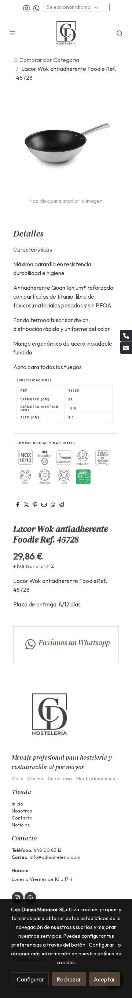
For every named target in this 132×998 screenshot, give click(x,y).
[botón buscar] (119, 33)
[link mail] (126, 348)
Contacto (22, 818)
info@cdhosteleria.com (55, 857)
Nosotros (22, 811)
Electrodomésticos (97, 778)
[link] (66, 33)
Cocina (35, 778)
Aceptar (104, 979)
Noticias (21, 825)
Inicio (17, 804)
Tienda (21, 792)
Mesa (17, 778)
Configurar (30, 979)
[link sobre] (66, 719)
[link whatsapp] (36, 7)
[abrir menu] (12, 33)
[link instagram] (26, 7)
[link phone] (126, 336)
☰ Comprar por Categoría (46, 60)
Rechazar (68, 979)
